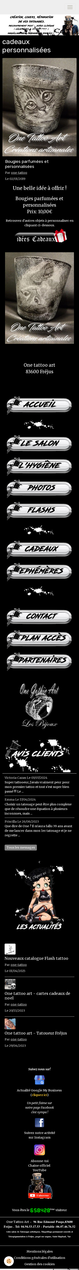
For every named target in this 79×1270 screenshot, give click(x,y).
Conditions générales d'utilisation (39, 1258)
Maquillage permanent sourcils (56, 1231)
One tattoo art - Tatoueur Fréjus (36, 1033)
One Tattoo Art (17, 1222)
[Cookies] (9, 1261)
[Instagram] (39, 1150)
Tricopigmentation (17, 1236)
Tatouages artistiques (30, 1231)
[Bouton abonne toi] (39, 1185)
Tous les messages (21, 847)
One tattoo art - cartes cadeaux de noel (37, 996)
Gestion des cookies (39, 1264)
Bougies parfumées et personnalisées (27, 164)
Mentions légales (40, 1251)
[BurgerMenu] (70, 7)
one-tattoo (19, 173)
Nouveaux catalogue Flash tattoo (36, 958)
